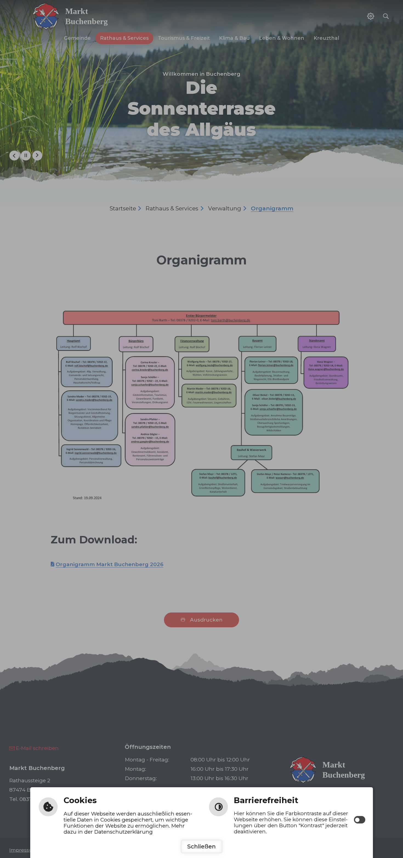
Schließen (201, 846)
